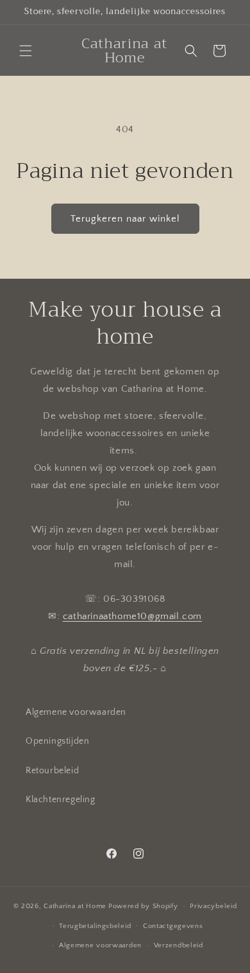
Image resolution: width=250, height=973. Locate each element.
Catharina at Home (75, 906)
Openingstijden (57, 741)
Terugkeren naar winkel (125, 218)
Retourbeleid (52, 771)
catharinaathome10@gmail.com (132, 616)
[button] (26, 51)
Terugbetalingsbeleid (95, 926)
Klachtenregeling (61, 799)
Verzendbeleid (178, 945)
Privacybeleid (213, 906)
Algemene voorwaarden (76, 712)
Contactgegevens (173, 926)
